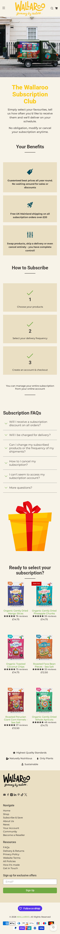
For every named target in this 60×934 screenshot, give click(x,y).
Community (10, 831)
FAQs (6, 847)
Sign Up (30, 890)
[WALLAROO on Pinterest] (18, 795)
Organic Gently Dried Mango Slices (16, 612)
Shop (6, 814)
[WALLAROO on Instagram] (11, 795)
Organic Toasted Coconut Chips (15, 665)
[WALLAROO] (30, 8)
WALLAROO (23, 917)
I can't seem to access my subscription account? (27, 476)
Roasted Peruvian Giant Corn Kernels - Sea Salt (16, 719)
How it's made (11, 864)
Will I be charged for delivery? (30, 435)
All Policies (9, 861)
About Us (8, 821)
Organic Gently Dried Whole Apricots (44, 718)
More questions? (20, 487)
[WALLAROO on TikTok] (22, 795)
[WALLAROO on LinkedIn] (15, 795)
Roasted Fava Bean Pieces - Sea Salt (44, 665)
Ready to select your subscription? (30, 570)
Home (6, 810)
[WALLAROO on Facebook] (8, 795)
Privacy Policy (11, 854)
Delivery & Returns (13, 850)
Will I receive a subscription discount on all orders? (28, 423)
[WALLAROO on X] (25, 795)
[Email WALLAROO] (4, 795)
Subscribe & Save (13, 817)
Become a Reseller (14, 835)
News (6, 824)
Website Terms (11, 857)
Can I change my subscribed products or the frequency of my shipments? (31, 448)
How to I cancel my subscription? (22, 463)
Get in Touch (10, 868)
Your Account (11, 828)
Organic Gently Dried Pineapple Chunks (44, 612)
